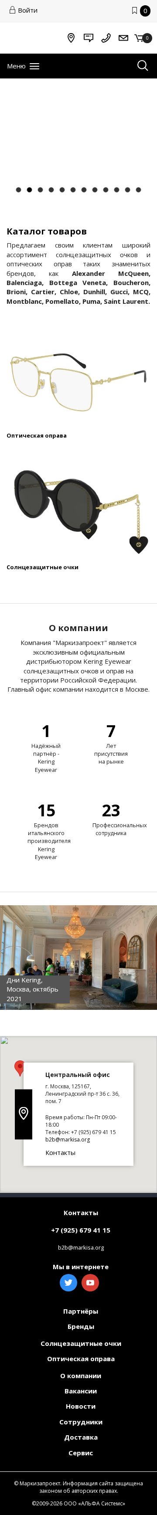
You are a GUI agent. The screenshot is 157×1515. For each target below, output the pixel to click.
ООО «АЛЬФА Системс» (94, 1503)
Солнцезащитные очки (42, 567)
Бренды (81, 1326)
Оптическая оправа (37, 435)
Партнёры (80, 1311)
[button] (20, 1068)
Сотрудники (80, 1421)
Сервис (80, 1452)
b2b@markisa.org (67, 1139)
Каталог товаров (47, 231)
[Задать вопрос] (88, 38)
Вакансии (81, 1390)
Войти (28, 10)
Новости (81, 1406)
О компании (80, 1375)
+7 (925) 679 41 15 (80, 1230)
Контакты (60, 1152)
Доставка (81, 1437)
